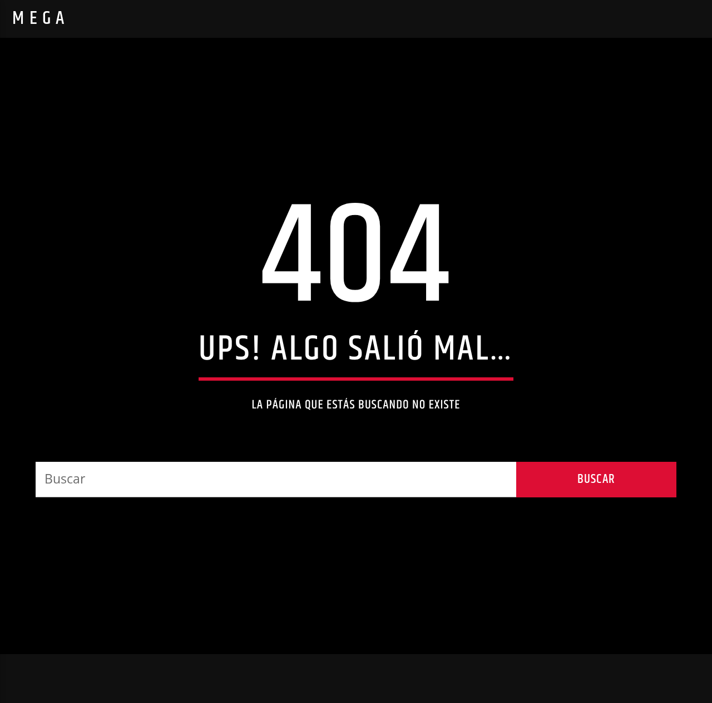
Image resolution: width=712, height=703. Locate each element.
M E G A (38, 18)
